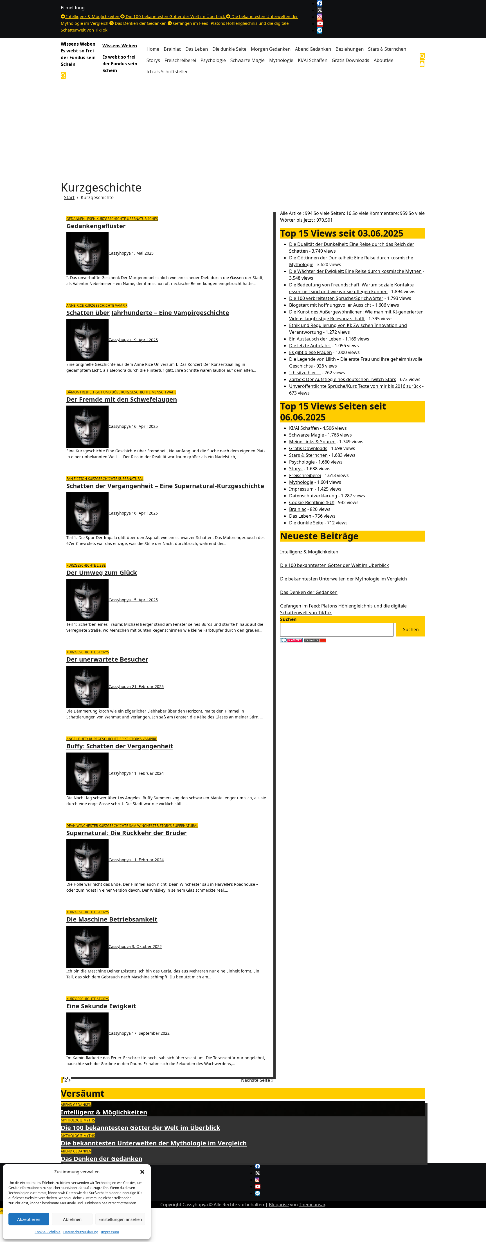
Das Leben (196, 49)
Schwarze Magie (247, 60)
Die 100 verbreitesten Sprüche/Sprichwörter (336, 298)
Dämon (73, 392)
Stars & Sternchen (387, 49)
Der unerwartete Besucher (107, 659)
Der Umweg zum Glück (101, 572)
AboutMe (383, 60)
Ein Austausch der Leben (315, 339)
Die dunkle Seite (229, 49)
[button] (142, 1171)
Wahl (171, 392)
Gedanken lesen (81, 218)
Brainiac (172, 49)
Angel (72, 738)
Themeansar (312, 1204)
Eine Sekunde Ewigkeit (101, 1005)
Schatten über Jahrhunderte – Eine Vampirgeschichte (147, 312)
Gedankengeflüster (96, 225)
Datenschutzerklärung (80, 1232)
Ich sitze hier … (305, 373)
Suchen (288, 619)
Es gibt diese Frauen (310, 352)
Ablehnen (72, 1219)
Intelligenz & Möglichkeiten (309, 552)
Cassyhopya (120, 253)
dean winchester (82, 825)
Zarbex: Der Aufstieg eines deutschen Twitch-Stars (342, 379)
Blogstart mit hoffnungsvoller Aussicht (330, 305)
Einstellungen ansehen (120, 1219)
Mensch (159, 392)
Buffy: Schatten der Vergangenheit (119, 746)
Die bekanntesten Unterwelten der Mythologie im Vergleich (343, 579)
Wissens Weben (78, 44)
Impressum (110, 1232)
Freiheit (87, 392)
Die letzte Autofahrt (310, 345)
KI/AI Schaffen (312, 60)
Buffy (83, 738)
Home (153, 49)
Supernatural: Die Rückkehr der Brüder (126, 832)
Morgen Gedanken (271, 49)
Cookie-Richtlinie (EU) (311, 502)
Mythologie (281, 60)
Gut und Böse (108, 392)
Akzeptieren (28, 1219)
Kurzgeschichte (111, 218)
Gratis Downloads (350, 60)
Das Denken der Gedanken (309, 592)
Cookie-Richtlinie (47, 1232)
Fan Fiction (77, 478)
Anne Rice (75, 305)
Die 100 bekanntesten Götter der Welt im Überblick (334, 565)
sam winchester (144, 825)
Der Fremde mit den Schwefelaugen (121, 399)
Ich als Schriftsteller (167, 71)
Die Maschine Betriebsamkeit (112, 919)
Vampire (150, 738)
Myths (89, 1120)
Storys (153, 60)
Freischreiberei (180, 60)
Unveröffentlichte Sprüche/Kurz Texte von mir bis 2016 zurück (355, 386)
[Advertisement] (243, 124)
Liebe (101, 565)
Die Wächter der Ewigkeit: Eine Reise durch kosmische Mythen (355, 271)
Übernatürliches (142, 218)
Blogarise (279, 1204)
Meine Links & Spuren (312, 442)
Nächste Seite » (257, 1080)
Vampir (121, 305)
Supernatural (130, 478)
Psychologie (213, 60)
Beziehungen (350, 49)
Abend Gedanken (313, 49)
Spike (124, 738)
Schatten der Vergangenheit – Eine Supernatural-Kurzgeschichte (165, 485)
